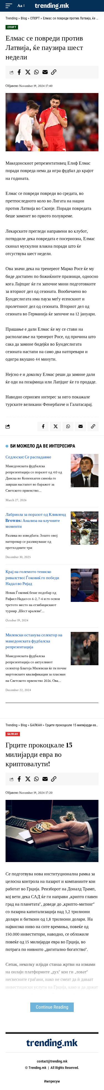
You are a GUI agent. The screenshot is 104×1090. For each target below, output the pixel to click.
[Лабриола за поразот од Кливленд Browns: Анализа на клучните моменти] (84, 528)
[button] (10, 5)
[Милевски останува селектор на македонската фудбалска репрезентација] (84, 648)
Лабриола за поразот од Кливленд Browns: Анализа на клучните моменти (36, 520)
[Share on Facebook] (19, 72)
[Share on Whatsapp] (36, 72)
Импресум (52, 1081)
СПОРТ (11, 27)
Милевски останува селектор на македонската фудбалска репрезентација (34, 641)
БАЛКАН (12, 733)
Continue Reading (52, 1007)
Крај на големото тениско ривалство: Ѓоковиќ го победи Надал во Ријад (32, 578)
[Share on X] (28, 72)
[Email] (45, 72)
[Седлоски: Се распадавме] (84, 470)
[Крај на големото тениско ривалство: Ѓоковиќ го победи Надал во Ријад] (84, 585)
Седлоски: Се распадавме (28, 457)
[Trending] (52, 6)
